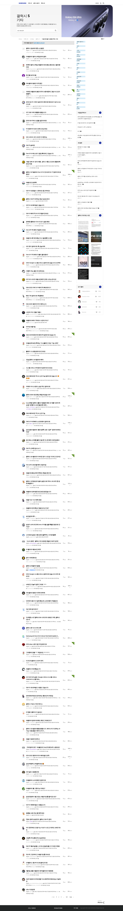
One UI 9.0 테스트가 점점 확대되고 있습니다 (40, 153)
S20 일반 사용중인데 (32, 772)
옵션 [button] (102, 38)
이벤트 (78, 72)
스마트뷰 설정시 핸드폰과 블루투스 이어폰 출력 (41, 535)
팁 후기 (78, 94)
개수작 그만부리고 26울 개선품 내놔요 (38, 854)
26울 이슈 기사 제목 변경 (33, 500)
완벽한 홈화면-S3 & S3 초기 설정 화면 (37, 222)
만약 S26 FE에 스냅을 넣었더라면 (36, 120)
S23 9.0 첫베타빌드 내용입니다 (35, 805)
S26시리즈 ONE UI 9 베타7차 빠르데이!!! (38, 287)
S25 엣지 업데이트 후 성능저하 (35, 246)
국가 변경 (76, 908)
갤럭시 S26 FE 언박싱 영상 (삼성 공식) (38, 199)
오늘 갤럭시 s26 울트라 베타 (34, 359)
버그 (79, 131)
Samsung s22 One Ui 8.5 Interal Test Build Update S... (42, 636)
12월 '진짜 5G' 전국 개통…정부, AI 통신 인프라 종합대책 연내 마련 (43, 163)
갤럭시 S (79, 148)
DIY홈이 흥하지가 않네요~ (34, 712)
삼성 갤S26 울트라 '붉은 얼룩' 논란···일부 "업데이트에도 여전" (43, 431)
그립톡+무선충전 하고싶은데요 (36, 838)
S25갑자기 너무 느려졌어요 (84, 127)
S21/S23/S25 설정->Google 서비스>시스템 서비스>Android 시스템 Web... (41, 678)
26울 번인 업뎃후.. (31, 182)
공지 (78, 46)
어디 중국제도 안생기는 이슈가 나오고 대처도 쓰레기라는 (43, 829)
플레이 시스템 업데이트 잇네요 (35, 351)
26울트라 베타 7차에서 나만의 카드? (37, 320)
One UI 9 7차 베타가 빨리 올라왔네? (37, 254)
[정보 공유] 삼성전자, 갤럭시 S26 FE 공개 (38, 819)
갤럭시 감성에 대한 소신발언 (35, 48)
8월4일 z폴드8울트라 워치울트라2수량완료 (39, 871)
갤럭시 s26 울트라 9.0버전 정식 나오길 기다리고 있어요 (43, 456)
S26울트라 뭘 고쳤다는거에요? (35, 788)
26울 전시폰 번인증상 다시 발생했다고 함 (39, 238)
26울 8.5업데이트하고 (33, 739)
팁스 (78, 98)
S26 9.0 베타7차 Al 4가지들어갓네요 (37, 213)
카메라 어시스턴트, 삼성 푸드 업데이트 (38, 386)
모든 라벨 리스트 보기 (39, 43)
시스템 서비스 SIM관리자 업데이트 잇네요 (39, 368)
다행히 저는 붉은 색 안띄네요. (35, 271)
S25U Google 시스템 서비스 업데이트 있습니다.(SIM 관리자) (43, 575)
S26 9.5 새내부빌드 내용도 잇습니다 (37, 687)
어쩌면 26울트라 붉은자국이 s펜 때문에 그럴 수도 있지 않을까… (43, 93)
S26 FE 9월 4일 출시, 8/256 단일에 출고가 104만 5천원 (43, 846)
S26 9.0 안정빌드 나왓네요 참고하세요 (38, 191)
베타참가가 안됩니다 (83, 147)
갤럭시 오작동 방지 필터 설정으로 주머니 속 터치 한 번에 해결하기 (43, 482)
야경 (78, 63)
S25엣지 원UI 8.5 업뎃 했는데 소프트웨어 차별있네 (42, 601)
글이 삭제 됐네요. (31, 558)
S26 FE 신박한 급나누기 (33, 448)
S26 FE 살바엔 (30, 145)
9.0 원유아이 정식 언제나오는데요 (36, 129)
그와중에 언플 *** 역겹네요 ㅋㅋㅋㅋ (37, 652)
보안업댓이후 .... (31, 516)
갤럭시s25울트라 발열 (33, 566)
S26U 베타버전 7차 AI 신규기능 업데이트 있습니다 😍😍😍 (42, 377)
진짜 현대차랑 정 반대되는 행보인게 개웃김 (39, 696)
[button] (83, 224)
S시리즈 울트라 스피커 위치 (34, 661)
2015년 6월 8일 (31, 327)
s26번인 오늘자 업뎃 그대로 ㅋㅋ (36, 584)
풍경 (78, 102)
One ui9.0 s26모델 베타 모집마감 (36, 465)
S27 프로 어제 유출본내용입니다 (36, 112)
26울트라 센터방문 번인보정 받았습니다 (38, 491)
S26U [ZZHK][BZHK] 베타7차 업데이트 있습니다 (41, 335)
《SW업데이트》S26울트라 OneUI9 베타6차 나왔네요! (43, 747)
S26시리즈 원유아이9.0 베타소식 (36, 304)
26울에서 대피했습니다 (33, 669)
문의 (78, 54)
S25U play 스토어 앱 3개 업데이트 (36, 644)
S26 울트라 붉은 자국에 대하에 (35, 593)
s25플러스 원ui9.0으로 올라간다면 (36, 863)
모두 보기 (90, 113)
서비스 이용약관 (32, 908)
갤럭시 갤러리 (36, 3)
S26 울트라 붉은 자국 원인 (34, 83)
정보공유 (79, 81)
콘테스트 (43, 3)
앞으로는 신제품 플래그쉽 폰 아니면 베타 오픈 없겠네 (42, 440)
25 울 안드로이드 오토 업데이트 (86, 123)
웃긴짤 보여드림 (31, 75)
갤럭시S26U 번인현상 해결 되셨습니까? (38, 395)
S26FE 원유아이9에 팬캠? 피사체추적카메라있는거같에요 (43, 880)
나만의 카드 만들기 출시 (33, 312)
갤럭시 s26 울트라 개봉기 (84, 202)
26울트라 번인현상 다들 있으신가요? (37, 508)
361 (67, 897)
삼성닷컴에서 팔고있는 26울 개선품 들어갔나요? (41, 796)
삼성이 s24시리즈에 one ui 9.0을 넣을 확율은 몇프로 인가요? (43, 526)
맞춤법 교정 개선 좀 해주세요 (35, 813)
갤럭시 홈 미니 (80, 41)
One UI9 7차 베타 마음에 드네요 (36, 230)
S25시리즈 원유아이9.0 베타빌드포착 (37, 755)
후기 (78, 107)
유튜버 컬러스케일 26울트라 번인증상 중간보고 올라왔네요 (43, 66)
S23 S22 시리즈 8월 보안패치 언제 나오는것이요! (41, 279)
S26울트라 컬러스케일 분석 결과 (36, 56)
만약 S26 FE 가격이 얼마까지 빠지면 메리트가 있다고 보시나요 (43, 103)
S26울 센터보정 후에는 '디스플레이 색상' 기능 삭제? (42, 343)
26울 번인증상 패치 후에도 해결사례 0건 (38, 473)
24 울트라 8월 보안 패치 (33, 549)
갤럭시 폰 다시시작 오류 (33, 628)
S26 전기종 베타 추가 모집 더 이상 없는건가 (89, 196)
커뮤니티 (30, 3)
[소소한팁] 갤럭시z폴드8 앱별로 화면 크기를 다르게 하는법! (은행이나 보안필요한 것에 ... (43, 404)
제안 (78, 85)
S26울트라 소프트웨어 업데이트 (36, 780)
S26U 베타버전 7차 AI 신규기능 (35, 413)
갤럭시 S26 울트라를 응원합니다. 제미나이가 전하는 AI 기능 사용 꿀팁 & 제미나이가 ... (43, 730)
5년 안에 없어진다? (32, 609)
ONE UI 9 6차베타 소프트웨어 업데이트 (38, 421)
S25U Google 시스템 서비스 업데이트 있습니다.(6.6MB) (43, 263)
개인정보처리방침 (58, 908)
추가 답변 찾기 (90, 143)
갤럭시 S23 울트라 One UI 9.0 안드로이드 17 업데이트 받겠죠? (43, 173)
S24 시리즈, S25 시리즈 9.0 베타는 (36, 137)
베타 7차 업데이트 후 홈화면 (35, 296)
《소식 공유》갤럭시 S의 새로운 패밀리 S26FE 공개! (42, 541)
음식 (78, 67)
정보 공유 (79, 76)
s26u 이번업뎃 (30, 889)
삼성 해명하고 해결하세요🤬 (35, 764)
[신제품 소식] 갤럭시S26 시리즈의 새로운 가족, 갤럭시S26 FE (43, 618)
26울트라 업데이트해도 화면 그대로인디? (39, 720)
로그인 (97, 3)
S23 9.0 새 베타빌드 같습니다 (35, 205)
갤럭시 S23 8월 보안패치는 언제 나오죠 (87, 176)
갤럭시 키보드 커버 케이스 (34, 704)
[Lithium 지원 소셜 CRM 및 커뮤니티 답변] (101, 902)
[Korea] (22, 3)
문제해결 (79, 59)
